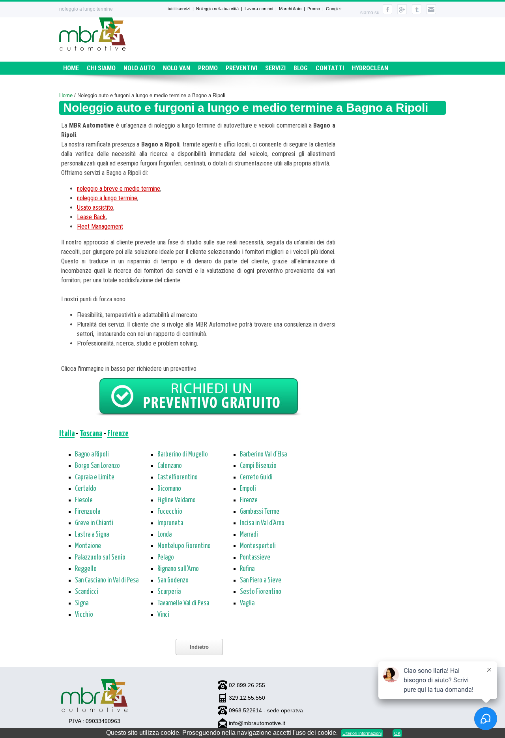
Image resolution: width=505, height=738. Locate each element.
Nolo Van (176, 68)
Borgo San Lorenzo (97, 465)
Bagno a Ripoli (92, 454)
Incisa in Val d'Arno (262, 523)
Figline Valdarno (176, 500)
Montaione (88, 546)
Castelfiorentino (177, 477)
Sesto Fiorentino (260, 591)
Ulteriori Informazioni (362, 733)
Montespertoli (258, 546)
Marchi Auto (290, 8)
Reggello (86, 569)
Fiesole (84, 500)
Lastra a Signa (92, 534)
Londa (164, 534)
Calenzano (169, 465)
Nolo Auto (139, 68)
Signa (81, 603)
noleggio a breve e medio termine (118, 188)
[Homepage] (92, 48)
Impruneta (170, 523)
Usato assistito (95, 207)
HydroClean (370, 68)
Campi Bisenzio (258, 465)
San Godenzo (173, 580)
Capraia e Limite (94, 477)
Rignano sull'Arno (178, 569)
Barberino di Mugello (182, 454)
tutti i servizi (179, 8)
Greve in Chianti (94, 523)
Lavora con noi (259, 8)
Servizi (275, 68)
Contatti (330, 68)
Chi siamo (101, 68)
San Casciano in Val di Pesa (106, 580)
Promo (313, 8)
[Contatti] (431, 12)
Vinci (163, 614)
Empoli (248, 488)
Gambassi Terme (259, 511)
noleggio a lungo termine (107, 198)
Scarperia (169, 591)
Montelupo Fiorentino (184, 546)
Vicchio (84, 614)
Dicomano (169, 488)
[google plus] (402, 12)
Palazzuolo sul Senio (100, 557)
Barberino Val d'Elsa (263, 454)
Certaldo (85, 488)
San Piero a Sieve (260, 580)
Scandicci (86, 591)
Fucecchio (169, 511)
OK (397, 733)
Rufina (247, 569)
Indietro (199, 647)
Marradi (249, 534)
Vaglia (247, 603)
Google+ (334, 8)
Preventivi (241, 68)
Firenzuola (87, 511)
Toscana (91, 434)
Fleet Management (100, 226)
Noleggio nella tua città (217, 8)
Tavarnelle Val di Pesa (183, 603)
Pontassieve (255, 557)
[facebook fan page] (387, 12)
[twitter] (416, 12)
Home (71, 68)
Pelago (165, 557)
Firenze (118, 434)
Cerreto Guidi (256, 477)
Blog (301, 68)
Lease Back (91, 217)
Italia (67, 434)
